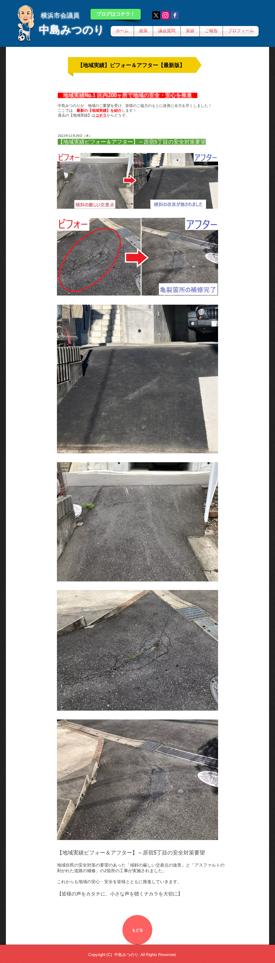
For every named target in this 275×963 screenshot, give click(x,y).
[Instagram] (165, 15)
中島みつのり (71, 30)
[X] (156, 15)
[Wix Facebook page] (175, 15)
